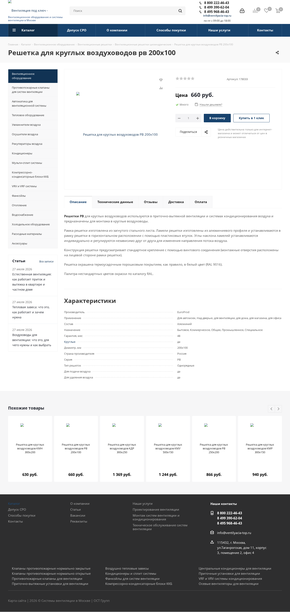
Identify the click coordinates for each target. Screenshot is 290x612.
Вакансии (77, 515)
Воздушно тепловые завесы (127, 568)
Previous (271, 409)
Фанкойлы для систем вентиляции (132, 578)
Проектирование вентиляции (156, 509)
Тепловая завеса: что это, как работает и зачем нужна (30, 312)
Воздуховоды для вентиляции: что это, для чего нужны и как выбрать (31, 340)
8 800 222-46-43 (216, 2)
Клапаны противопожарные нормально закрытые (51, 568)
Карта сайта (17, 600)
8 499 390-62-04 (216, 7)
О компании (80, 503)
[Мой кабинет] (242, 10)
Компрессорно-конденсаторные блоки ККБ (138, 583)
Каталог (14, 503)
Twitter (268, 601)
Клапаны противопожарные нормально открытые (51, 573)
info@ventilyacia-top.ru (217, 15)
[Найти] (180, 11)
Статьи (75, 509)
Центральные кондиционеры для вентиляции (235, 568)
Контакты (15, 521)
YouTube (279, 601)
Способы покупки (21, 515)
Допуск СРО (17, 509)
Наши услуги (143, 503)
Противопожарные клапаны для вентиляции (47, 578)
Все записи (46, 261)
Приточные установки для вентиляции (229, 573)
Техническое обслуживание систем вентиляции (160, 527)
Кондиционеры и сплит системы (130, 573)
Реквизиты (78, 521)
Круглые (69, 342)
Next (278, 409)
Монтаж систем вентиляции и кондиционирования (156, 517)
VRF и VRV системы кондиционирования (230, 578)
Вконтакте (257, 601)
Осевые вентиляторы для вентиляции (229, 583)
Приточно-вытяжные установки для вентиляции (50, 583)
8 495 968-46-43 (216, 11)
